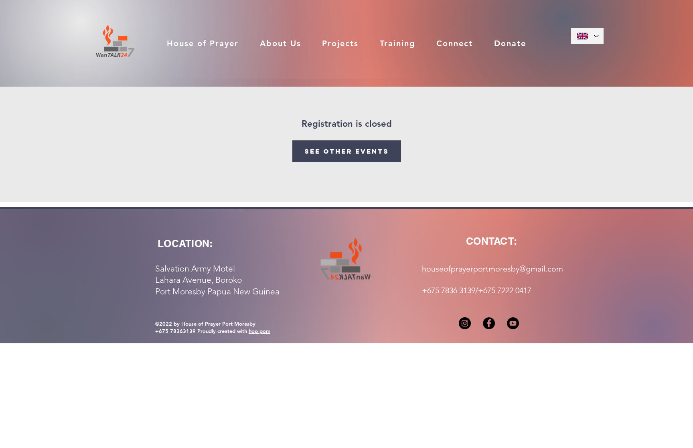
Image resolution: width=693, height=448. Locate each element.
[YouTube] (513, 323)
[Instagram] (465, 323)
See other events (346, 151)
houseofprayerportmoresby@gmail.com (492, 269)
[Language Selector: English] (587, 36)
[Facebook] (489, 323)
